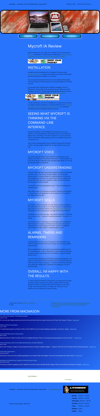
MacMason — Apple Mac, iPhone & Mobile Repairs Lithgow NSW (27, 4)
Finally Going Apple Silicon (7, 351)
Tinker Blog (32, 303)
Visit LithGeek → (32, 376)
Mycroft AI (31, 54)
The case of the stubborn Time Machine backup (14, 316)
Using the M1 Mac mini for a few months (11, 333)
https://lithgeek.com (54, 389)
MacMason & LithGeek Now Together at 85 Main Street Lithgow (18, 360)
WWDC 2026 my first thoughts (9, 325)
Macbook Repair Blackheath (77, 303)
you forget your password (57, 93)
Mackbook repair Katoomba (66, 304)
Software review (55, 306)
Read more (76, 320)
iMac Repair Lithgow (56, 303)
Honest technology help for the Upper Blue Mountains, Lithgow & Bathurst (21, 342)
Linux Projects (65, 303)
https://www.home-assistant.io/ (61, 208)
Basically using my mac (34, 74)
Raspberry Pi (25, 303)
